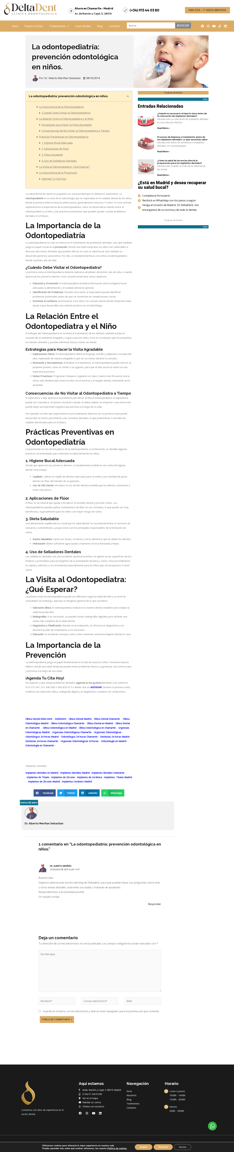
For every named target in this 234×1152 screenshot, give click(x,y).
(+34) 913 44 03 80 (144, 10)
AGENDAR (96, 687)
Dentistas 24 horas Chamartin (41, 741)
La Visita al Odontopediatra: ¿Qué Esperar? (64, 167)
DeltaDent (60, 718)
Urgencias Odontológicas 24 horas (79, 741)
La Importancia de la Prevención (58, 172)
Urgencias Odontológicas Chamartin (71, 732)
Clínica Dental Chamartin (106, 718)
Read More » (163, 128)
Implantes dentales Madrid (75, 772)
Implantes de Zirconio (63, 777)
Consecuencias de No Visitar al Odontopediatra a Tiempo (76, 130)
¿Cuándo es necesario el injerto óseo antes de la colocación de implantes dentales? (182, 114)
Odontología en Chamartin (39, 745)
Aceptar (144, 1147)
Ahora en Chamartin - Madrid (94, 8)
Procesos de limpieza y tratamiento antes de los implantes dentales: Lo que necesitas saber (182, 138)
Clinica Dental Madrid (79, 718)
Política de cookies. (117, 1148)
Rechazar (163, 1147)
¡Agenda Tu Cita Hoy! (54, 179)
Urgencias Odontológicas (107, 732)
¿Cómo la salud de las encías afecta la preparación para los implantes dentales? (179, 161)
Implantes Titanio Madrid (118, 777)
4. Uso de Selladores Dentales (59, 161)
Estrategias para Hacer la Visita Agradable (67, 125)
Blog (100, 26)
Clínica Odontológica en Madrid (59, 727)
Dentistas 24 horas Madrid (114, 736)
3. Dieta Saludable (52, 155)
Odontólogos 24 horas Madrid (42, 736)
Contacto (114, 26)
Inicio (15, 26)
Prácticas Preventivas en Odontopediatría (63, 137)
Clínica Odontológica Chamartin (67, 723)
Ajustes (182, 1147)
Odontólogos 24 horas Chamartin (79, 736)
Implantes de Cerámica (89, 777)
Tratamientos (57, 26)
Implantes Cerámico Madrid (77, 781)
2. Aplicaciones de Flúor (55, 148)
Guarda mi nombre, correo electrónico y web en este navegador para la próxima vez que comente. (101, 1011)
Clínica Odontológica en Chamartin (97, 727)
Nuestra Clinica (34, 26)
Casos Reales (83, 26)
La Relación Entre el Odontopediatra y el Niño (66, 119)
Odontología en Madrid (113, 741)
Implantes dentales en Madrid (41, 772)
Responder (154, 904)
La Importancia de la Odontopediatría (61, 107)
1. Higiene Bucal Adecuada (57, 143)
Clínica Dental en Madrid (99, 723)
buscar (183, 25)
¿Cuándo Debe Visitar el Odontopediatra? (66, 113)
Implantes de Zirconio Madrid (43, 781)
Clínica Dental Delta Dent (38, 718)
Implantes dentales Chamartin (108, 772)
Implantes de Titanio (38, 777)
